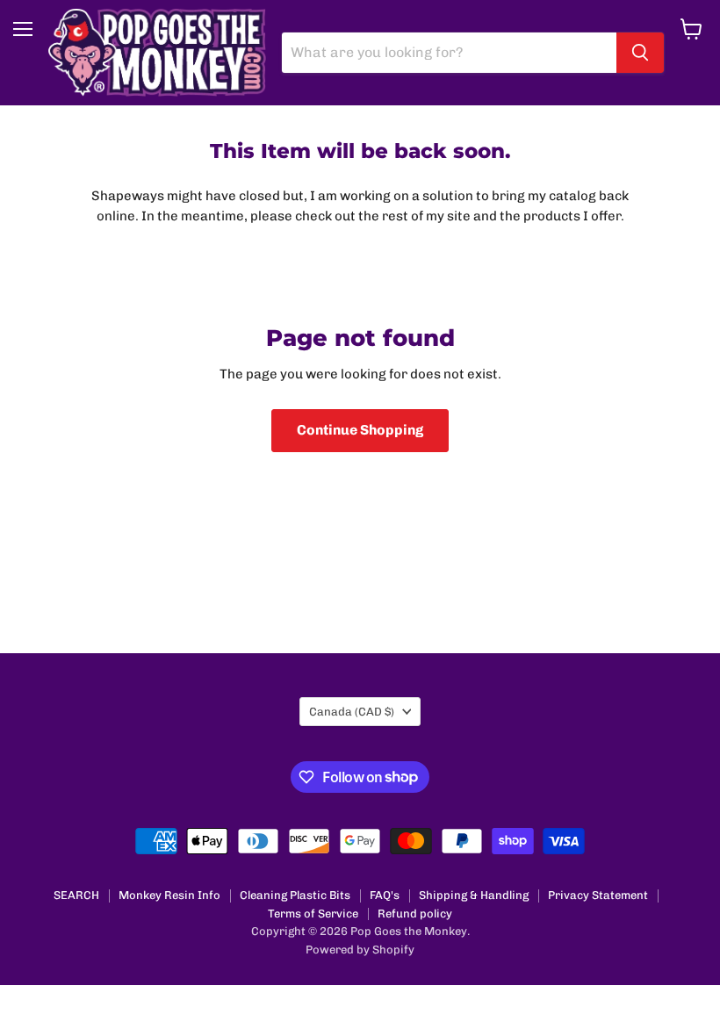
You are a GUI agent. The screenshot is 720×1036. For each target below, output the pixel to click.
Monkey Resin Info (169, 895)
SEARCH (76, 895)
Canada (351, 711)
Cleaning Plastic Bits (295, 895)
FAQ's (385, 895)
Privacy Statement (598, 895)
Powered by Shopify (360, 949)
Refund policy (415, 913)
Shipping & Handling (474, 895)
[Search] (640, 52)
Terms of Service (313, 913)
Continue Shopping (360, 429)
